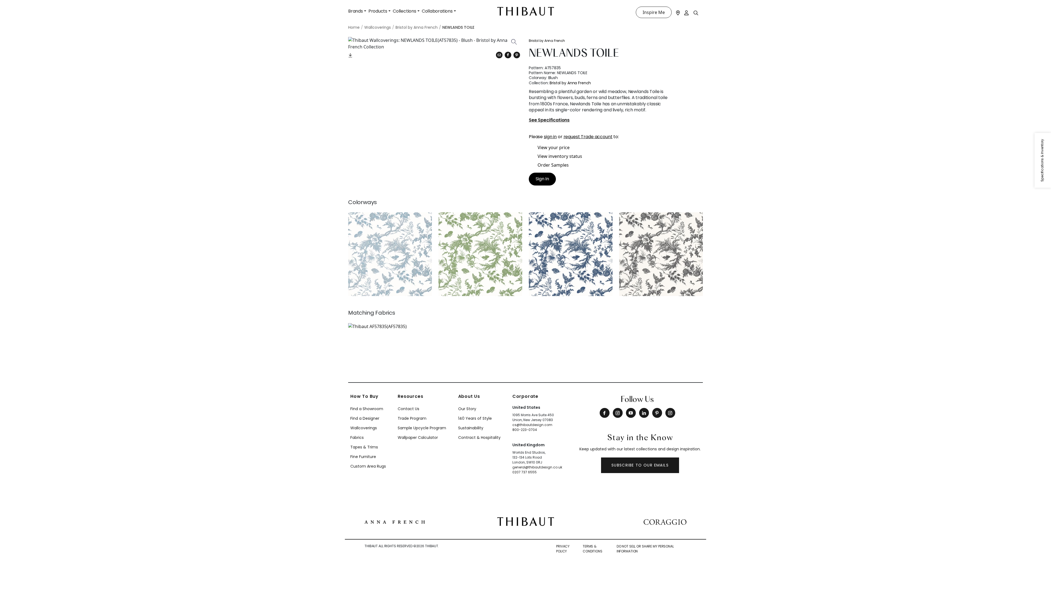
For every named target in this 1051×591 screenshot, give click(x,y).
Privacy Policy (563, 549)
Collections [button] (404, 11)
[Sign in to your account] (686, 12)
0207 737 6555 (524, 472)
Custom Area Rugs (368, 466)
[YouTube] (631, 413)
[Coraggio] (664, 521)
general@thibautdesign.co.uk (537, 467)
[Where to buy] (678, 12)
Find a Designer (364, 418)
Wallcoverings (363, 428)
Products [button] (377, 11)
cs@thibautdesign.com (532, 424)
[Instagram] (618, 413)
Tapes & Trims (364, 447)
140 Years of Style (475, 418)
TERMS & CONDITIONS (592, 549)
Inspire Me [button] (654, 12)
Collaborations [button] (437, 11)
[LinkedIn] (644, 413)
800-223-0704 (524, 429)
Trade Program (412, 418)
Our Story (467, 409)
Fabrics (357, 437)
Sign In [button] (542, 179)
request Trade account (588, 137)
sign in (550, 137)
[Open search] (696, 13)
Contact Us (408, 409)
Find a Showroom (366, 409)
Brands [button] (355, 11)
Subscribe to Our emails (640, 465)
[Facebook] (605, 413)
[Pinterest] (516, 55)
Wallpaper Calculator (418, 437)
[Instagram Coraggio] (670, 413)
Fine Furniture (363, 456)
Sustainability (470, 428)
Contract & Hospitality (479, 437)
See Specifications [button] (549, 120)
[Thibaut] (525, 521)
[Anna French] (395, 521)
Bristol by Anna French (547, 40)
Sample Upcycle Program (422, 428)
